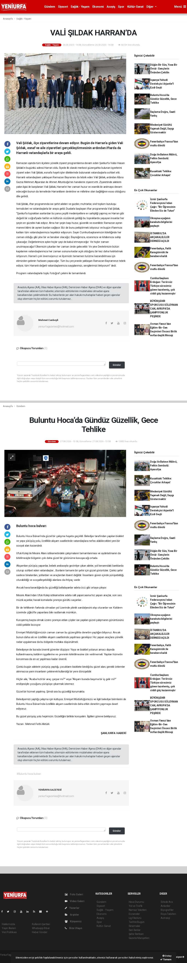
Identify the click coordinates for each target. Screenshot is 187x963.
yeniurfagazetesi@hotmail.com (56, 326)
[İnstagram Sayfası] (16, 911)
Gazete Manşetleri (139, 938)
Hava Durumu (136, 901)
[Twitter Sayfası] (9, 911)
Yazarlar (74, 907)
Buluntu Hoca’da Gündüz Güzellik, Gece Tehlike (163, 99)
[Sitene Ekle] (48, 911)
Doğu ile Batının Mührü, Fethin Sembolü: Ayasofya (163, 158)
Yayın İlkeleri (9, 928)
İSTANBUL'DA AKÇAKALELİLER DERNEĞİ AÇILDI (159, 237)
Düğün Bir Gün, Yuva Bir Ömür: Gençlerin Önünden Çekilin (163, 68)
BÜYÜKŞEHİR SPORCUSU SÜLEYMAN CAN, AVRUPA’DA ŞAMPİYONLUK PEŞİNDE (164, 309)
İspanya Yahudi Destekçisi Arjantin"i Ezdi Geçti (162, 83)
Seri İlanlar (135, 930)
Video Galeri (76, 901)
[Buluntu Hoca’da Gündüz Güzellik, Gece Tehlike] (65, 483)
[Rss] (35, 911)
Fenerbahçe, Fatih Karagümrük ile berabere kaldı (160, 252)
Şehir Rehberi (136, 934)
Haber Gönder (39, 932)
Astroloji (165, 917)
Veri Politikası (9, 932)
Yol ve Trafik (136, 905)
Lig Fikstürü (135, 917)
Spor (121, 6)
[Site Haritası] (42, 911)
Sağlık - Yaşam (80, 6)
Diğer (150, 6)
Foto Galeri (76, 894)
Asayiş (111, 6)
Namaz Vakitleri (137, 909)
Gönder (117, 365)
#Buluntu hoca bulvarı (29, 773)
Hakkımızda (8, 924)
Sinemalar (134, 926)
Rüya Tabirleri (168, 913)
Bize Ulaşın (75, 928)
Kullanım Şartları (41, 924)
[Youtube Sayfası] (22, 911)
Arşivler (74, 914)
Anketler (165, 905)
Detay (168, 955)
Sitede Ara (167, 901)
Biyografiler (167, 909)
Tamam (167, 959)
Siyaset (63, 6)
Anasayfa (8, 18)
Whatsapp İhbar (41, 928)
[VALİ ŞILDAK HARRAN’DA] (65, 93)
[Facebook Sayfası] (3, 911)
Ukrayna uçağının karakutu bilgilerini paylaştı (161, 222)
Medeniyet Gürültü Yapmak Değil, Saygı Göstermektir (162, 128)
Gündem (49, 6)
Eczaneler (134, 913)
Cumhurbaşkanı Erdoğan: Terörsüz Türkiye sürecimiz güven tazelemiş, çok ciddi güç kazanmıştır (163, 286)
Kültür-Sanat (135, 6)
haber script (6, 958)
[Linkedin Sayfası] (29, 911)
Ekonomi (98, 6)
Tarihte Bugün (137, 921)
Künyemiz (75, 921)
